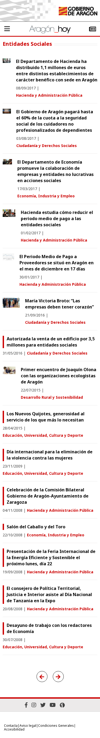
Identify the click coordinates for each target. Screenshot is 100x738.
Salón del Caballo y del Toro (36, 527)
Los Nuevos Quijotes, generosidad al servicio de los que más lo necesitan (46, 417)
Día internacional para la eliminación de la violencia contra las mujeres (50, 455)
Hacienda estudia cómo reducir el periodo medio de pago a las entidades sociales (57, 218)
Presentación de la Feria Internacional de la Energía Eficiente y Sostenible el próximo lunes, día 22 (51, 557)
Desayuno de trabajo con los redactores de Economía (49, 628)
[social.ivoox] (62, 705)
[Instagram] (33, 705)
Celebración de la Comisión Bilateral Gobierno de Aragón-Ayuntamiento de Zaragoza (48, 496)
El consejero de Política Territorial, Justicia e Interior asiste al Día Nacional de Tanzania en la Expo (49, 594)
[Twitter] (43, 705)
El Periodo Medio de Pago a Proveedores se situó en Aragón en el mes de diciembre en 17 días (56, 263)
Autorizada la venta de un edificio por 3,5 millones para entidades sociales (51, 342)
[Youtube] (53, 705)
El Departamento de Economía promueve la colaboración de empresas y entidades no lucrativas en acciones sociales (55, 171)
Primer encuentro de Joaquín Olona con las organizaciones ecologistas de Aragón (58, 376)
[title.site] (77, 11)
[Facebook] (26, 705)
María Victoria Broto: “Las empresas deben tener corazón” (59, 304)
